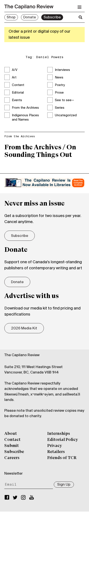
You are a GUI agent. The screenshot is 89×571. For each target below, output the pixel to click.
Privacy (54, 446)
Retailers (56, 452)
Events (17, 100)
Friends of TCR (61, 458)
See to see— (64, 100)
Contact (12, 440)
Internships (58, 434)
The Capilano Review (22, 355)
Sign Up (63, 485)
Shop (11, 17)
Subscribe (52, 17)
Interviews (62, 70)
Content (18, 85)
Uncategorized (66, 115)
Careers (11, 458)
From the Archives (25, 108)
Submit (11, 446)
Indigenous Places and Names (25, 117)
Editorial (18, 92)
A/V (14, 70)
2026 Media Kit (24, 328)
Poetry (60, 85)
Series (59, 108)
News (59, 77)
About (10, 434)
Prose (59, 92)
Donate (29, 17)
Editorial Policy (62, 440)
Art (14, 77)
